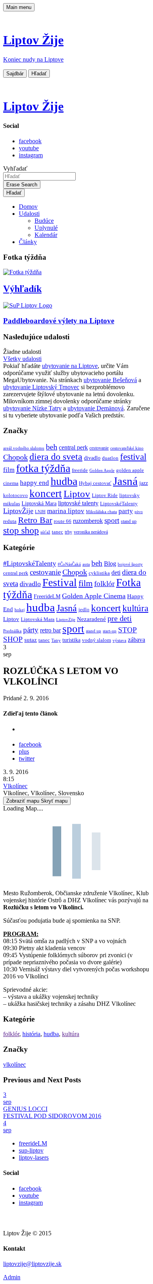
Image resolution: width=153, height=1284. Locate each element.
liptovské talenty (78, 503)
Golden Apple (102, 470)
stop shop (21, 530)
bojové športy (130, 564)
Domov (28, 206)
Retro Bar (35, 520)
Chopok (15, 457)
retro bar (50, 630)
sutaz (30, 640)
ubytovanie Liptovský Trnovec (41, 387)
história (31, 1034)
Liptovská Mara (39, 503)
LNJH (40, 512)
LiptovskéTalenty (119, 503)
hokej (20, 609)
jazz (143, 483)
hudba (64, 481)
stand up (129, 521)
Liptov (77, 493)
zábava (136, 639)
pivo (139, 512)
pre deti (119, 618)
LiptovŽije (18, 511)
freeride (80, 470)
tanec (57, 532)
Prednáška (12, 631)
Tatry (56, 640)
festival (133, 457)
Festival (59, 582)
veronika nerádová (91, 532)
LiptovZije (65, 619)
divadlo (92, 458)
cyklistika (99, 573)
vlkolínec (14, 1064)
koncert (45, 493)
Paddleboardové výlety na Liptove (58, 321)
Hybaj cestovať (95, 483)
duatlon (110, 458)
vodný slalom (96, 640)
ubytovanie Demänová (95, 408)
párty (30, 630)
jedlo (83, 609)
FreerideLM (47, 596)
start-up (110, 631)
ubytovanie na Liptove (70, 365)
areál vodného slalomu (23, 448)
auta (86, 564)
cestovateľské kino (127, 448)
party (125, 511)
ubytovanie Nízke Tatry (32, 408)
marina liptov (65, 511)
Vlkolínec (15, 786)
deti (115, 572)
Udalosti (29, 213)
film (9, 470)
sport (111, 520)
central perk (73, 447)
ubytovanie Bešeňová (110, 380)
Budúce (44, 220)
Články (28, 242)
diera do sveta (55, 457)
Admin (11, 1277)
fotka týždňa (43, 468)
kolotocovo (15, 495)
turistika (71, 640)
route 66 (62, 521)
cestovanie (99, 448)
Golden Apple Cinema (94, 596)
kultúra (135, 608)
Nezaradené (91, 619)
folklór (104, 583)
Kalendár (46, 234)
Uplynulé (46, 227)
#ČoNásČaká (69, 564)
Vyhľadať (15, 168)
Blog (110, 563)
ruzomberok (88, 521)
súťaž (45, 532)
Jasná (125, 481)
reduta (9, 521)
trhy (68, 532)
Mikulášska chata (101, 512)
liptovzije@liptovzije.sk (32, 1263)
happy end (34, 482)
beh (51, 447)
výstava (119, 640)
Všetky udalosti (22, 358)
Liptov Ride (105, 495)
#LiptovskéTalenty (29, 563)
